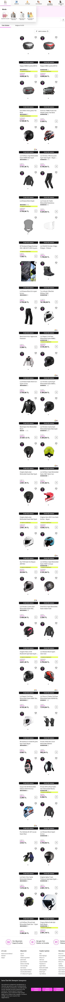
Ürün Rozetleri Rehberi (25, 971)
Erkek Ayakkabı (43, 969)
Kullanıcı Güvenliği (24, 963)
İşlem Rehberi (23, 961)
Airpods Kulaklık (43, 961)
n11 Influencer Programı (26, 974)
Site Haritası (23, 967)
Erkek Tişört (42, 971)
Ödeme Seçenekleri (25, 957)
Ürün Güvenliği (23, 965)
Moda (4, 9)
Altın (40, 953)
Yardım (22, 955)
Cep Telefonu (42, 974)
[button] (28, 53)
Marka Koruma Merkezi (6, 953)
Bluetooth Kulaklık (43, 967)
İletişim (3, 957)
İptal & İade (23, 959)
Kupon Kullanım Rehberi (26, 969)
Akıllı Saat (41, 959)
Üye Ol (22, 953)
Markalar (3, 955)
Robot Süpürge (43, 955)
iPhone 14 (41, 957)
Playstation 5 (42, 963)
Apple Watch (42, 965)
